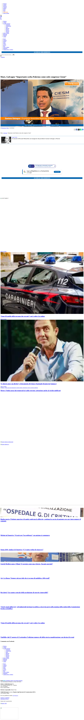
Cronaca (5, 7)
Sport (4, 9)
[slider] (40, 125)
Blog (4, 46)
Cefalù (4, 36)
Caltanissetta (8, 26)
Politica (4, 8)
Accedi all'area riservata (42, 52)
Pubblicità (5, 48)
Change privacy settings (8, 49)
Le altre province (6, 23)
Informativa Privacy (5, 698)
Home (4, 39)
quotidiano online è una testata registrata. (12, 680)
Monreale (5, 34)
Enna (7, 27)
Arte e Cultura (6, 47)
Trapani (7, 32)
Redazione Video (5, 128)
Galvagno (5, 133)
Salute (4, 43)
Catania (4, 4)
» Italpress (3, 57)
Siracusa (5, 6)
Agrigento (8, 24)
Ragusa (7, 29)
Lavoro (4, 44)
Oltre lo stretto (6, 13)
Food (4, 10)
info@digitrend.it (15, 695)
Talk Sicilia (5, 12)
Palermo (5, 3)
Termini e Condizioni (5, 697)
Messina (7, 28)
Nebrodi (5, 35)
